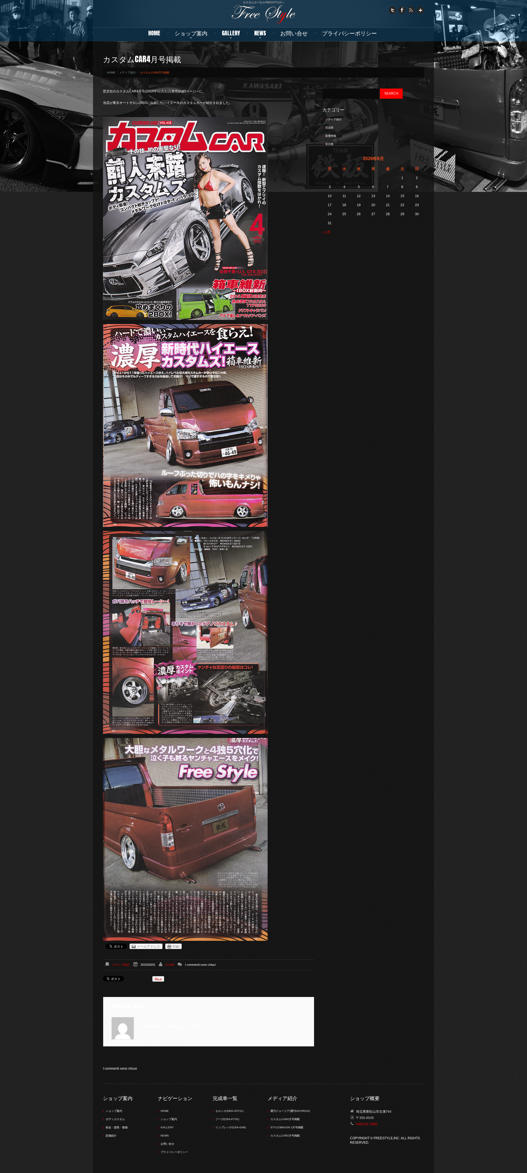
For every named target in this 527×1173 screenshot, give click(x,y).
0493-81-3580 (366, 1124)
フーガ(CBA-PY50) (227, 1119)
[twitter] (392, 10)
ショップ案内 (191, 33)
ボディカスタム (115, 1119)
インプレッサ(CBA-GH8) (230, 1127)
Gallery (231, 33)
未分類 (329, 144)
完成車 (329, 127)
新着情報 (330, 135)
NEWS (260, 33)
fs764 (170, 964)
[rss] (411, 10)
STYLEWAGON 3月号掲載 (286, 1127)
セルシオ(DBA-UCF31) (229, 1110)
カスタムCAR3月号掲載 (285, 1135)
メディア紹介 (127, 72)
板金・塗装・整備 (117, 1127)
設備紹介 (111, 1135)
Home (154, 33)
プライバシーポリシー (349, 33)
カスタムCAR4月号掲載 (285, 1119)
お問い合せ (294, 33)
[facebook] (401, 10)
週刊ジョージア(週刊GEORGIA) (290, 1110)
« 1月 (326, 232)
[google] (420, 10)
